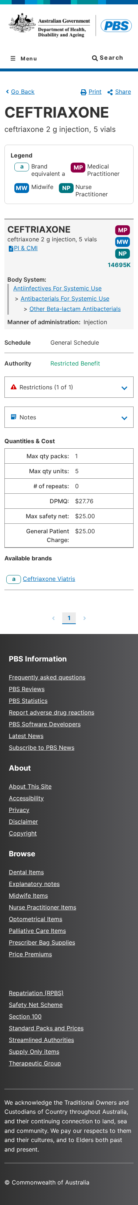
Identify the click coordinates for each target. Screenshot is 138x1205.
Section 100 (25, 1016)
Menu (28, 58)
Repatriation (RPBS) (36, 993)
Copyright (23, 833)
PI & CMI (26, 248)
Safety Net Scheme (36, 1004)
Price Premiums (30, 954)
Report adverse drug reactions (51, 712)
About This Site (30, 786)
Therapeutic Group (35, 1063)
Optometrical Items (35, 919)
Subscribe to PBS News (41, 747)
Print (95, 91)
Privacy (19, 809)
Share (123, 91)
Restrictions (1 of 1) (46, 387)
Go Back (23, 91)
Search (111, 57)
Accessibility (26, 798)
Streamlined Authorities (41, 1039)
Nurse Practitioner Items (42, 907)
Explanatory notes (34, 883)
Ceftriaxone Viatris (49, 578)
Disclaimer (23, 821)
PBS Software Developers (45, 724)
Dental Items (26, 872)
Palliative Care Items (37, 930)
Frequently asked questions (47, 677)
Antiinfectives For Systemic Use (57, 288)
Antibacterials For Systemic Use (65, 298)
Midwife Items (28, 895)
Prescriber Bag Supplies (42, 942)
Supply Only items (34, 1051)
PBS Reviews (27, 689)
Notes (28, 417)
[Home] (69, 26)
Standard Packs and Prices (46, 1028)
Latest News (26, 735)
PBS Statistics (28, 700)
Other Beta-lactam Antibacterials (75, 308)
